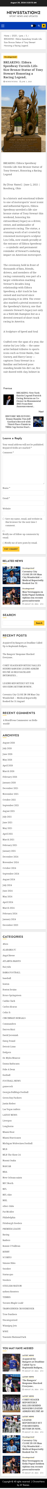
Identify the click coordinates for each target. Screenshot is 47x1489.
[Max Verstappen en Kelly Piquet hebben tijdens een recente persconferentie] (11, 596)
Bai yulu (7, 966)
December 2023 (10, 925)
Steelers (7, 1280)
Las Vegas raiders (11, 1109)
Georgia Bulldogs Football (15, 1092)
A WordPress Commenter (15, 720)
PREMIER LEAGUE (12, 1228)
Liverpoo (7, 1120)
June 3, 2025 (27, 82)
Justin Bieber (9, 1103)
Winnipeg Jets (10, 1325)
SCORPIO (7, 1257)
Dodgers (7, 1052)
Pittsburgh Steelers (12, 1223)
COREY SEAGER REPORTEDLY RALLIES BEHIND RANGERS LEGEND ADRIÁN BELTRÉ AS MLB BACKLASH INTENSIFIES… (32, 1408)
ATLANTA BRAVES (12, 961)
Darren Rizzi (9, 1029)
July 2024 (7, 885)
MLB (5, 1149)
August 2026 (9, 742)
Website (7, 508)
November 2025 (11, 794)
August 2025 (9, 811)
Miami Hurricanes (12, 1137)
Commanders (9, 1023)
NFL (5, 1189)
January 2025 (9, 850)
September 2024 (11, 873)
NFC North (8, 1183)
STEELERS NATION (12, 1285)
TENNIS (7, 1297)
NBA (5, 1171)
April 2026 (8, 765)
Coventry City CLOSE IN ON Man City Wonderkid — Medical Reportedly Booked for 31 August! (32, 579)
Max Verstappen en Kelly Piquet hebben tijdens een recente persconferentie (33, 596)
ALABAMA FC (9, 949)
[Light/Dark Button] (33, 25)
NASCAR (7, 1166)
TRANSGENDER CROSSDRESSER (18, 1308)
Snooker (7, 1268)
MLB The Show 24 (11, 1154)
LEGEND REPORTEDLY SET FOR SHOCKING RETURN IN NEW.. (32, 1424)
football (6, 1075)
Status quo (8, 1274)
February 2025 (10, 845)
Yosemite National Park (14, 1337)
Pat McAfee (8, 1211)
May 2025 (7, 828)
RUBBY (6, 1251)
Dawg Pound (9, 1040)
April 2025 (8, 833)
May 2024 (7, 896)
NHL (5, 1200)
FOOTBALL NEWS (12, 1080)
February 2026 (10, 776)
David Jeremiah (10, 1035)
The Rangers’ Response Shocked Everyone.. (32, 1383)
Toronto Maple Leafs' (13, 1302)
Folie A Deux (9, 1069)
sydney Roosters (11, 1291)
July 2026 (7, 748)
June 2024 (7, 890)
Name (6, 488)
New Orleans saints (12, 1177)
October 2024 (9, 868)
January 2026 (9, 782)
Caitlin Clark (9, 1001)
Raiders (6, 1240)
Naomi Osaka (9, 1160)
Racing (6, 1234)
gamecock (8, 1086)
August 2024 (9, 879)
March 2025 (8, 839)
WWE (5, 1331)
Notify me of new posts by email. (21, 542)
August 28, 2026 (31, 604)
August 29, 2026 (31, 1371)
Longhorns (8, 1126)
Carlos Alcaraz (10, 1006)
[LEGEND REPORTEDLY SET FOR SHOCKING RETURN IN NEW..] (11, 1424)
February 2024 (10, 913)
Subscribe (44, 26)
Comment (8, 452)
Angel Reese (9, 955)
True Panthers (10, 1314)
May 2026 (7, 759)
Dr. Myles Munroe (11, 1057)
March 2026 (8, 771)
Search (9, 615)
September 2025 (11, 805)
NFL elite (7, 1194)
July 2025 (7, 816)
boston (6, 984)
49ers (5, 944)
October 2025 (9, 799)
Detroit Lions (9, 1046)
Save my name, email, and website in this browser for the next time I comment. (23, 522)
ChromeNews (39, 1481)
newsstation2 (23, 13)
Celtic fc (7, 1012)
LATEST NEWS (10, 1114)
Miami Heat (8, 1132)
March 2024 (8, 907)
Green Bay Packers (12, 1097)
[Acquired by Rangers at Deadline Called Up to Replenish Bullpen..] (11, 1363)
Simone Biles (9, 1263)
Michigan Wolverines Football (17, 1143)
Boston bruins (9, 989)
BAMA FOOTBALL (11, 972)
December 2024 (10, 856)
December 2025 (10, 788)
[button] (2, 26)
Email (6, 498)
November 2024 (11, 862)
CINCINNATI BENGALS (14, 1018)
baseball (7, 978)
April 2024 (8, 902)
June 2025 (7, 822)
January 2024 (9, 919)
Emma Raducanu (11, 1063)
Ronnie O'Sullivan (11, 1246)
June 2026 (7, 754)
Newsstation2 (11, 82)
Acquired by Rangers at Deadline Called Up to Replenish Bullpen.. (33, 1363)
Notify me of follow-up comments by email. (21, 536)
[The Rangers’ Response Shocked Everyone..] (11, 1383)
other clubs (8, 1206)
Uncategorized (10, 57)
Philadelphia (9, 1217)
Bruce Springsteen (12, 995)
